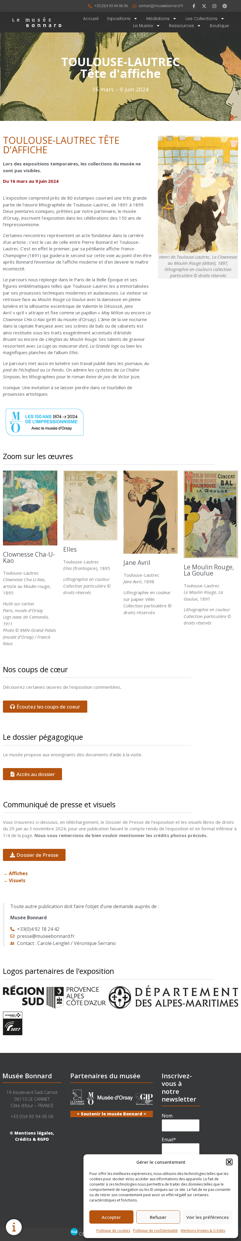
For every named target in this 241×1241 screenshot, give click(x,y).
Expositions (118, 19)
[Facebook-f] (193, 5)
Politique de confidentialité (155, 1230)
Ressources (181, 26)
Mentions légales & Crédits (203, 1230)
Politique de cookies (113, 1230)
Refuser (158, 1217)
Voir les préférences (207, 1217)
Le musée (143, 26)
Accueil (90, 19)
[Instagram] (214, 5)
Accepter (111, 1217)
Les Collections (201, 19)
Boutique (219, 26)
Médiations (158, 19)
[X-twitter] (204, 5)
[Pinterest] (224, 5)
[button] (229, 1162)
